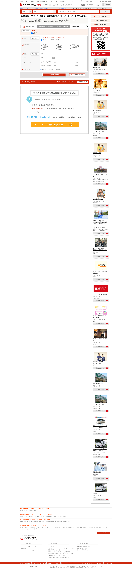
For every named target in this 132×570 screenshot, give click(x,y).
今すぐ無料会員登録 (55, 124)
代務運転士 (96, 493)
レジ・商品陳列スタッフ (99, 131)
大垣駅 (26, 521)
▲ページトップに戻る (103, 533)
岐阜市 (21, 516)
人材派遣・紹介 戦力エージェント (85, 548)
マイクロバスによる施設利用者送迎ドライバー (100, 449)
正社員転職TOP (24, 548)
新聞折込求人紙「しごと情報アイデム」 (57, 550)
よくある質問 (86, 1)
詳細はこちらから (101, 73)
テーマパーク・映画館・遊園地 (51, 40)
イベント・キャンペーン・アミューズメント (59, 8)
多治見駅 (41, 521)
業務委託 (59, 48)
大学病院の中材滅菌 (98, 361)
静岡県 (26, 510)
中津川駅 (59, 521)
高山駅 (30, 521)
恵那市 (64, 516)
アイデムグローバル (52, 546)
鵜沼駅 (68, 521)
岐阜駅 (21, 521)
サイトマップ (95, 1)
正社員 (73, 44)
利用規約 (49, 563)
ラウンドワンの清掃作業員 (100, 294)
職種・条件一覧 (103, 527)
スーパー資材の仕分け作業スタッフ (100, 272)
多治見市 (54, 516)
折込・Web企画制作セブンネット (85, 550)
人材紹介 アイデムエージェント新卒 (56, 555)
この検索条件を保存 (77, 74)
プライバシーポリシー (66, 563)
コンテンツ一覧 (24, 529)
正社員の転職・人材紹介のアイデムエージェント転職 (60, 553)
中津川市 (59, 516)
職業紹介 (45, 48)
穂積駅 (64, 521)
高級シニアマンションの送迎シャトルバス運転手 (100, 426)
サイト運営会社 (108, 563)
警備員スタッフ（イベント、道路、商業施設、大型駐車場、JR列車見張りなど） (100, 223)
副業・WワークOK (81, 527)
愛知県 (21, 510)
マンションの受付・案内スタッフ (100, 339)
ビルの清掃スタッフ (98, 199)
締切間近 (58, 69)
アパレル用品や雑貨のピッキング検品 (100, 316)
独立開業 (74, 48)
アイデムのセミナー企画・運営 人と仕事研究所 (59, 551)
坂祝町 (45, 8)
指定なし (44, 69)
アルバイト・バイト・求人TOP (27, 8)
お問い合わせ (43, 563)
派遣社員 (59, 46)
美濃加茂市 (48, 516)
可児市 (34, 516)
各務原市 (42, 516)
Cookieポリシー (77, 563)
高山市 (26, 516)
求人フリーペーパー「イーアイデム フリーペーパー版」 (61, 548)
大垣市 (30, 516)
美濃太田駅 (53, 521)
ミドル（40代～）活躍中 (26, 527)
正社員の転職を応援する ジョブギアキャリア (58, 557)
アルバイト (46, 44)
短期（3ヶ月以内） (67, 527)
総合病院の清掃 (97, 110)
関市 (38, 516)
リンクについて (56, 563)
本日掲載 (51, 69)
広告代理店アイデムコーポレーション (86, 546)
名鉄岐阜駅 (47, 521)
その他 (59, 49)
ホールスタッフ (97, 88)
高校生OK (44, 527)
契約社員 (45, 46)
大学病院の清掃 (97, 153)
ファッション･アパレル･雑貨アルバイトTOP (31, 550)
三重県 (34, 510)
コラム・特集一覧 (33, 529)
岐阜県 (41, 8)
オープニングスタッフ (57, 527)
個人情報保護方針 (86, 563)
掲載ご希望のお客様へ (107, 1)
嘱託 (44, 49)
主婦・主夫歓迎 (36, 527)
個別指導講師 (96, 67)
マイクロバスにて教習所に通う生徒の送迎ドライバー (100, 249)
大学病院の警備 (97, 472)
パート (59, 44)
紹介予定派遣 (75, 46)
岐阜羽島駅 (35, 521)
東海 (37, 8)
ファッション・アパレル (92, 527)
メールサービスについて (97, 563)
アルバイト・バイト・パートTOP (29, 546)
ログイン (107, 4)
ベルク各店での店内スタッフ (100, 175)
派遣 (74, 527)
